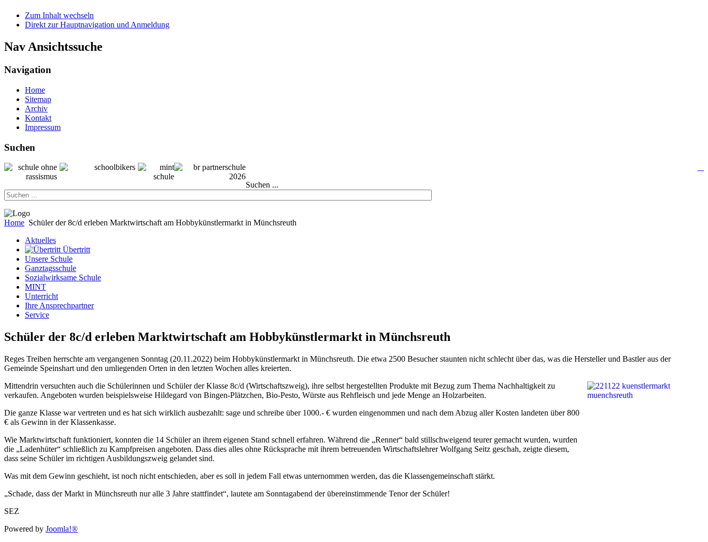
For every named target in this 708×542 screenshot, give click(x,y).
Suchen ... (262, 184)
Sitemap (38, 99)
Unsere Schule (49, 258)
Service (37, 314)
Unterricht (41, 296)
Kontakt (38, 117)
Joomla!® (62, 528)
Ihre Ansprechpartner (59, 305)
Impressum (43, 127)
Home (35, 89)
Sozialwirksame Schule (63, 277)
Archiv (36, 108)
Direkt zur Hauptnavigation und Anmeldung (97, 24)
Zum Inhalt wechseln (59, 15)
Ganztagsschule (50, 268)
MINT (35, 286)
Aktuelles (40, 240)
